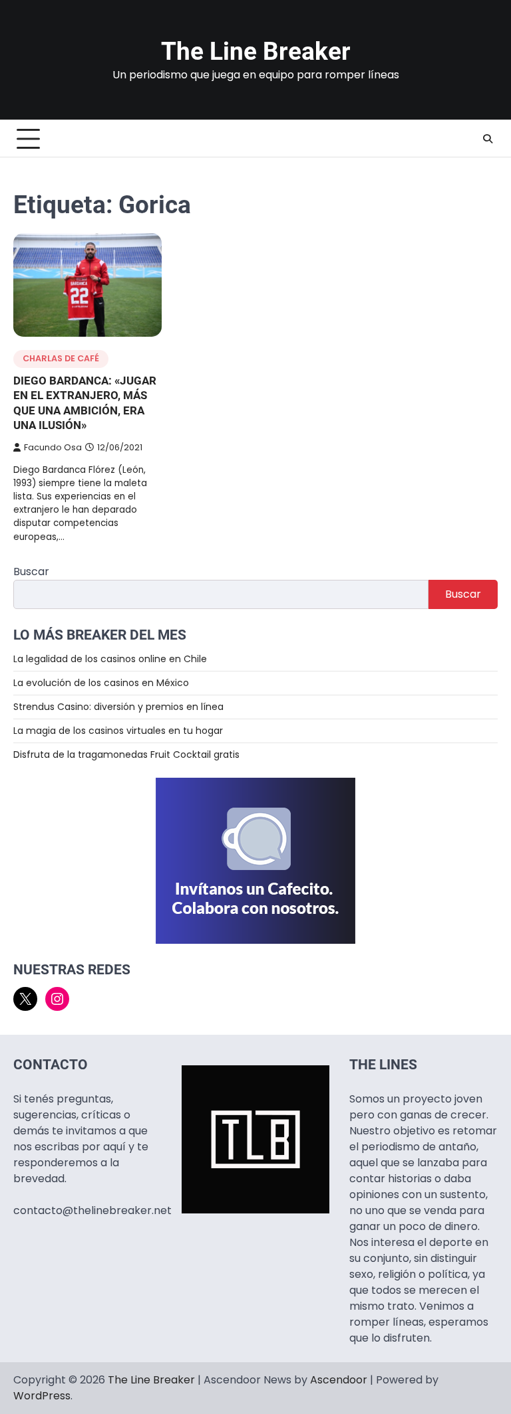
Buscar (31, 571)
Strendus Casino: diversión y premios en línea (118, 706)
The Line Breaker (256, 51)
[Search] (488, 139)
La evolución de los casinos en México (101, 682)
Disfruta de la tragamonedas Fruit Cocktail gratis (126, 754)
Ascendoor (338, 1379)
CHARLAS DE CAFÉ (61, 358)
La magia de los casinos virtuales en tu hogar (118, 730)
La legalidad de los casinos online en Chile (110, 658)
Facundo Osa (53, 447)
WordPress (42, 1395)
